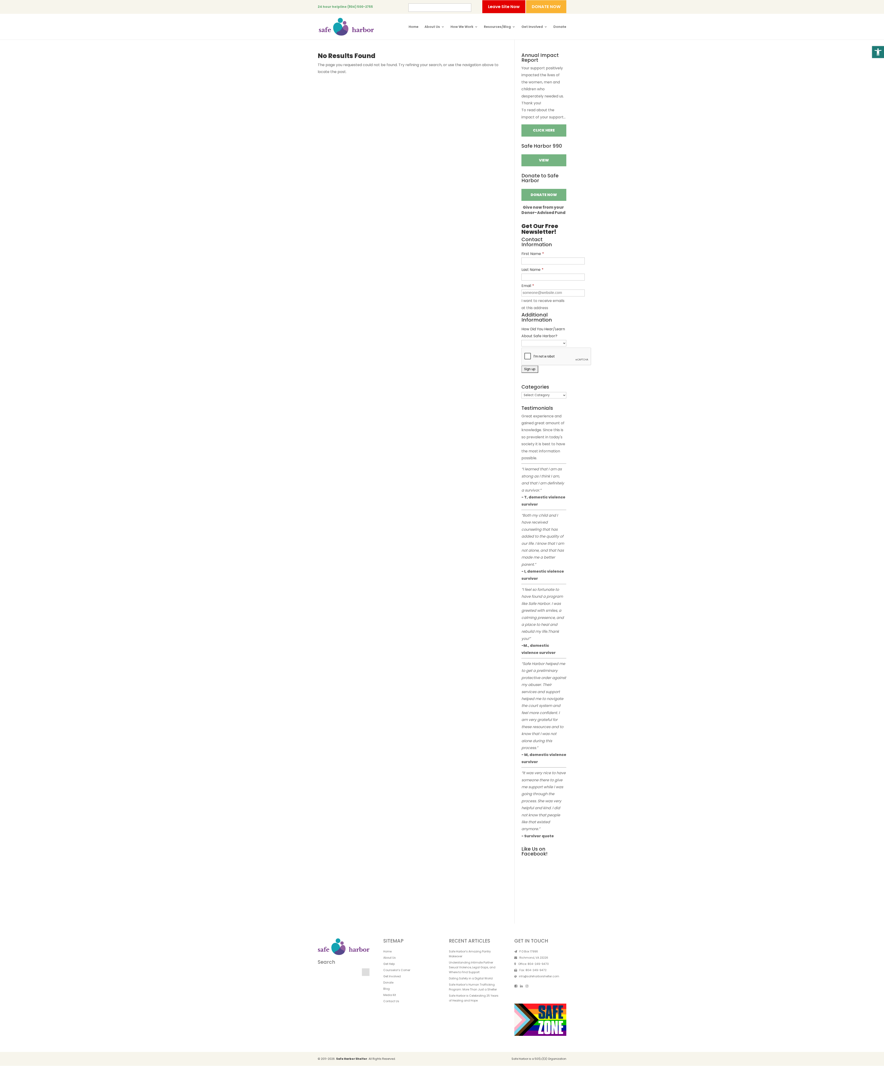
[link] (878, 52)
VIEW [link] (544, 160)
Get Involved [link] (532, 27)
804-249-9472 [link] (536, 970)
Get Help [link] (389, 964)
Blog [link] (386, 989)
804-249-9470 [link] (538, 964)
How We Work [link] (462, 27)
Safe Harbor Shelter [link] (351, 1059)
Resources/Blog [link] (497, 27)
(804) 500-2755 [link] (360, 7)
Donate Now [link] (544, 194)
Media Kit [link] (389, 995)
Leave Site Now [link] (504, 6)
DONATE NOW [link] (546, 6)
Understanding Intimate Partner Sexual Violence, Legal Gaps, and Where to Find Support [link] (472, 967)
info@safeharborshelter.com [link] (539, 976)
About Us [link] (432, 27)
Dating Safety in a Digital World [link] (471, 978)
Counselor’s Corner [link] (396, 970)
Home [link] (414, 27)
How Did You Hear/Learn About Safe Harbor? (543, 332)
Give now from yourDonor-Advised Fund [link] (543, 210)
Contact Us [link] (391, 1001)
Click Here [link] (544, 130)
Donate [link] (559, 27)
